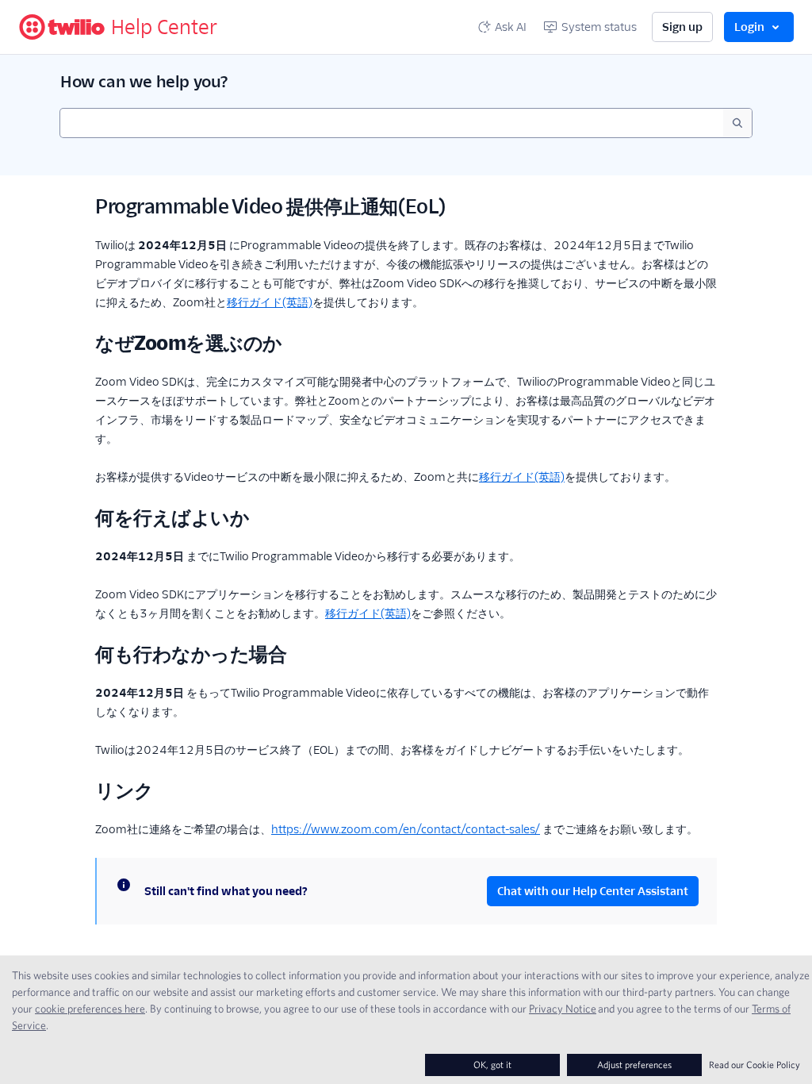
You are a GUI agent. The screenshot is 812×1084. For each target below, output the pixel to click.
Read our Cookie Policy (754, 1064)
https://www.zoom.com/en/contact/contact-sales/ (405, 829)
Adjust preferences (634, 1064)
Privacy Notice (562, 1008)
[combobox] (391, 123)
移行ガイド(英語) (269, 302)
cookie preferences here (90, 1008)
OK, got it (492, 1064)
